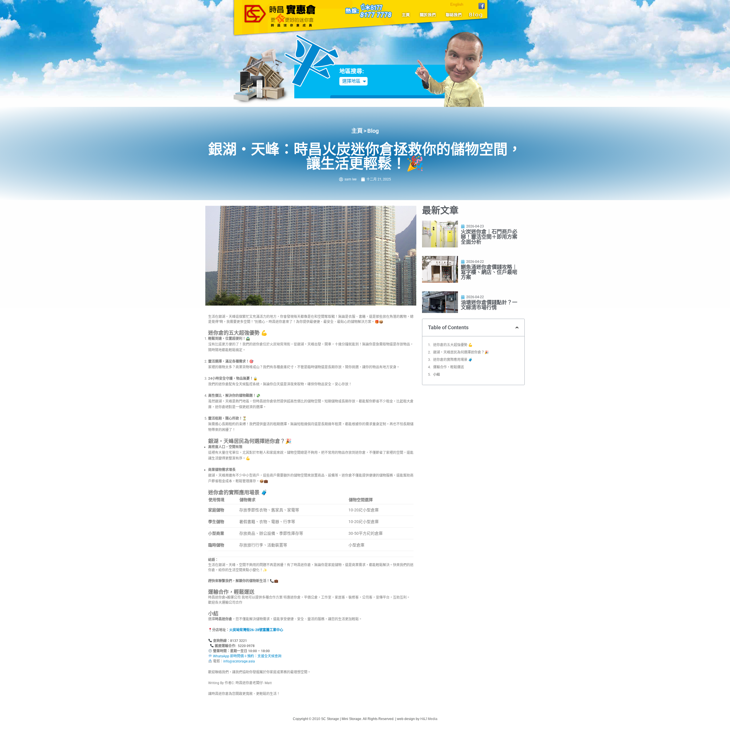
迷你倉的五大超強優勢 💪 (453, 345)
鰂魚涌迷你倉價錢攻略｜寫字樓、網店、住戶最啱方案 (489, 272)
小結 (436, 375)
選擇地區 (351, 81)
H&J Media (428, 719)
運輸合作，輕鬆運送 (448, 367)
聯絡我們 (452, 14)
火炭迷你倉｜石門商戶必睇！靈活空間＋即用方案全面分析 (489, 237)
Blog (475, 14)
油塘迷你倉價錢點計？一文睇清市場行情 (489, 304)
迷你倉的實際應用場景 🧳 (453, 360)
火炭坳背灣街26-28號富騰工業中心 (256, 630)
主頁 (408, 14)
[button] (517, 327)
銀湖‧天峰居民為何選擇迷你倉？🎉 (461, 352)
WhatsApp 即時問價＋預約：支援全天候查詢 (246, 656)
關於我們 (428, 14)
